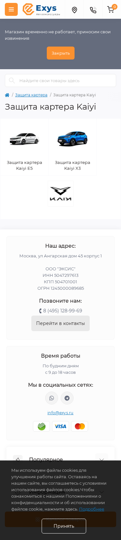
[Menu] (11, 9)
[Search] (12, 80)
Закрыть (61, 53)
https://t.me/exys (67, 398)
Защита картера (31, 94)
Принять (64, 526)
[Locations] (74, 9)
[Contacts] (93, 9)
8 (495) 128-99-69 (62, 311)
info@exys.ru (60, 412)
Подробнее (91, 509)
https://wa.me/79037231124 (51, 398)
